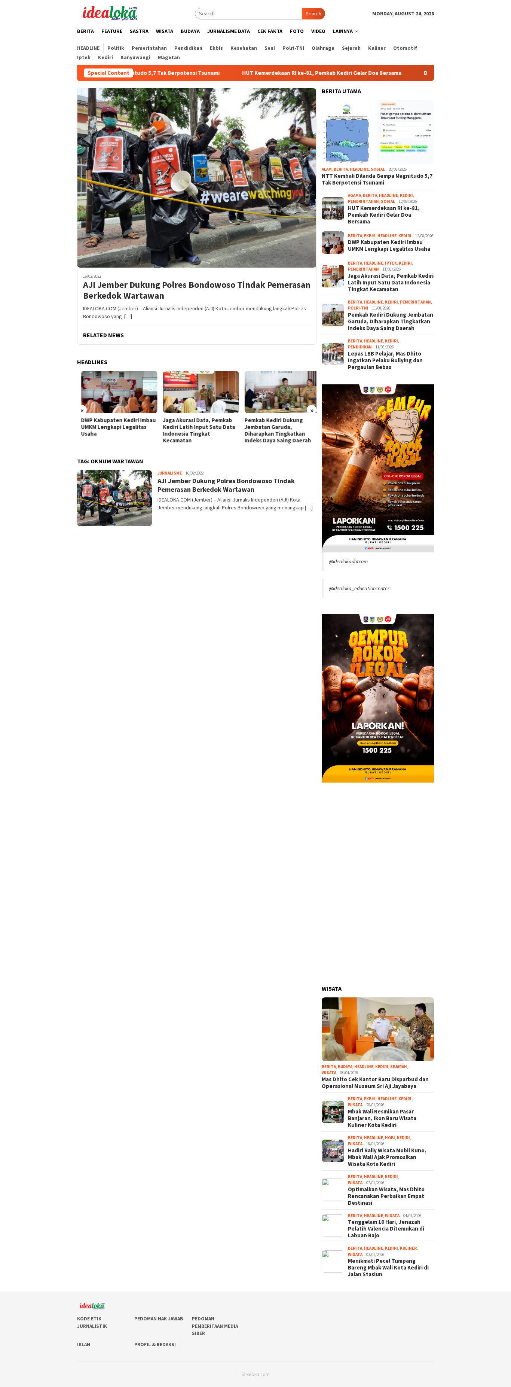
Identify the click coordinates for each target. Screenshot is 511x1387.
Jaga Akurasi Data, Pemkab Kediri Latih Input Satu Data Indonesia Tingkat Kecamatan (195, 430)
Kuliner (408, 1248)
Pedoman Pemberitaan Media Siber (215, 1326)
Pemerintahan (363, 201)
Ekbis (370, 235)
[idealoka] (110, 12)
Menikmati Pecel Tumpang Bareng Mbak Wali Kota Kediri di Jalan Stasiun (388, 1268)
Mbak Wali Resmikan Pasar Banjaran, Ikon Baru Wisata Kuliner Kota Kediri (382, 1118)
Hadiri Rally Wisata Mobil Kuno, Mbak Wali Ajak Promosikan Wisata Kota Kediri (387, 1157)
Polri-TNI (358, 308)
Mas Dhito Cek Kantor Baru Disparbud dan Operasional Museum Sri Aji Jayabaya (375, 1082)
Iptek (391, 263)
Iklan (83, 1344)
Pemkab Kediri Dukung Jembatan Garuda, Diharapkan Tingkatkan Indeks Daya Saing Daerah (274, 430)
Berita (341, 169)
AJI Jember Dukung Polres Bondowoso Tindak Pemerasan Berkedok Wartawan (196, 290)
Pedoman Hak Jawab (158, 1319)
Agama (354, 195)
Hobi (390, 1137)
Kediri (406, 195)
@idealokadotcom (348, 561)
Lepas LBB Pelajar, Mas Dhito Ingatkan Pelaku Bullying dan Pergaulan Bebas (385, 360)
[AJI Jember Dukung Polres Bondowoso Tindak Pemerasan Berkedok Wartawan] (196, 178)
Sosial (378, 169)
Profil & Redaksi (155, 1344)
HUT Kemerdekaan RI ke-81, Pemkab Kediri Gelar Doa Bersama (275, 73)
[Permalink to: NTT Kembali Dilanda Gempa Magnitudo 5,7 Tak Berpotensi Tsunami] (378, 132)
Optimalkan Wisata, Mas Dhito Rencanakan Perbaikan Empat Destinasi (386, 1196)
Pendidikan (360, 347)
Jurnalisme (169, 473)
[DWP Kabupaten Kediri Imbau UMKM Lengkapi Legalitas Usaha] (115, 392)
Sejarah (398, 1066)
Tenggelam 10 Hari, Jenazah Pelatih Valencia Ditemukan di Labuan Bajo (386, 1229)
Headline (359, 169)
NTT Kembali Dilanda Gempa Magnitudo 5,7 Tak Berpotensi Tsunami (377, 179)
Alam (327, 169)
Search (313, 13)
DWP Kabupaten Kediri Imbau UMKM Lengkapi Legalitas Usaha (114, 427)
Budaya (345, 1066)
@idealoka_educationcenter (359, 588)
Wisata (329, 1072)
